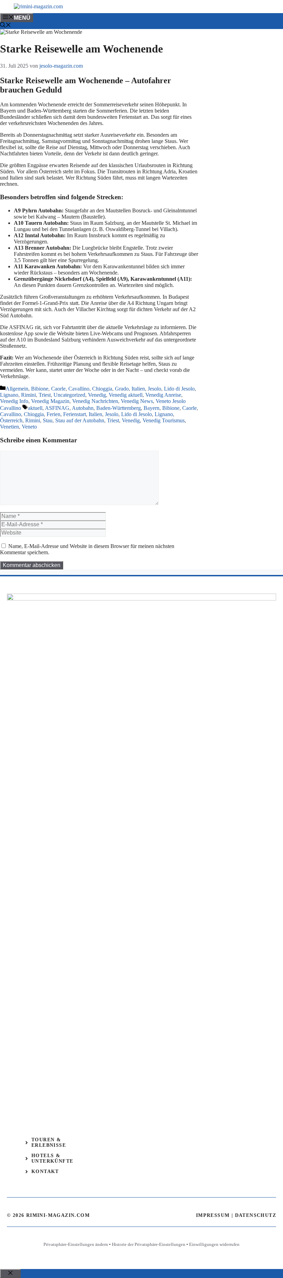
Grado (122, 389)
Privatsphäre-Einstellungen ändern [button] (75, 1244)
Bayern (151, 408)
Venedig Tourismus (164, 420)
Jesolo (154, 389)
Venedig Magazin (50, 401)
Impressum (213, 1215)
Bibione (39, 389)
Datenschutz (255, 1215)
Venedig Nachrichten (95, 401)
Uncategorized (69, 395)
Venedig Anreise (163, 395)
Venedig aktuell (126, 395)
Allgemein (17, 389)
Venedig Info (14, 401)
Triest (45, 395)
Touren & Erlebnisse (48, 1142)
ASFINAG (57, 408)
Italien (138, 389)
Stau (47, 420)
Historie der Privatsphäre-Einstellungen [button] (148, 1244)
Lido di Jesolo (179, 389)
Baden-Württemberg (118, 408)
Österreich (11, 420)
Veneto (29, 427)
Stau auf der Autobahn (79, 420)
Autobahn (83, 408)
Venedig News (137, 401)
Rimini (28, 395)
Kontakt (45, 1171)
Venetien (9, 427)
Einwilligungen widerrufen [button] (214, 1244)
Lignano (9, 395)
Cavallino (78, 389)
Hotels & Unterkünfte (52, 1158)
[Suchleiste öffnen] (5, 26)
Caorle (58, 389)
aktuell (35, 408)
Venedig (97, 395)
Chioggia (102, 389)
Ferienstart (74, 414)
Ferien (53, 414)
